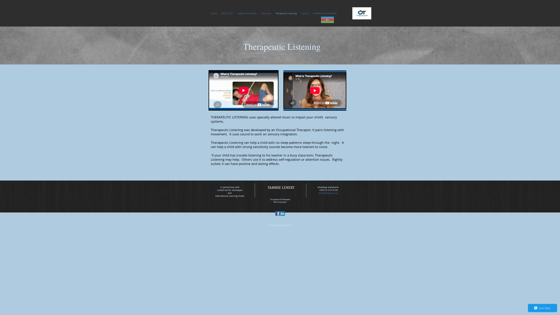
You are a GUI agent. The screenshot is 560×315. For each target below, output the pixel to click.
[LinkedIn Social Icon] (282, 213)
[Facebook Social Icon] (277, 213)
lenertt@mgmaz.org (328, 192)
